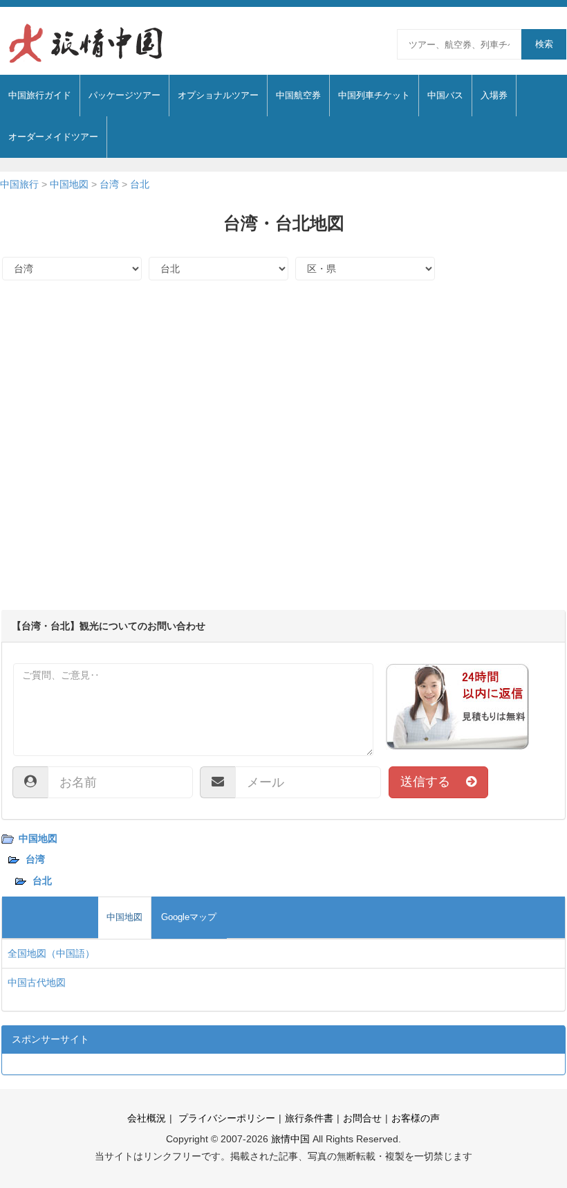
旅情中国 (290, 1138)
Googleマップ (188, 917)
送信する (433, 782)
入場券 (494, 95)
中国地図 (69, 184)
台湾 (109, 184)
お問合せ (362, 1118)
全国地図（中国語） (51, 953)
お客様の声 (415, 1118)
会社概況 (146, 1118)
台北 (139, 184)
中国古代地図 (37, 982)
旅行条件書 (309, 1118)
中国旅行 (19, 184)
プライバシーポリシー (225, 1118)
